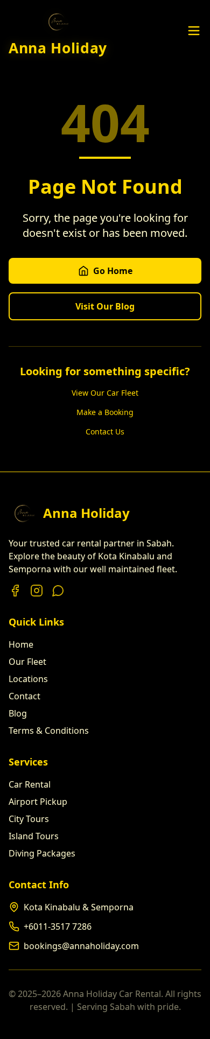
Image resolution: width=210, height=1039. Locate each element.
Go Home (112, 271)
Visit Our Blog (105, 306)
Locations (28, 679)
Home (21, 644)
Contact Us (105, 431)
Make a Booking (105, 412)
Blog (18, 713)
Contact (24, 696)
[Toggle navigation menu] (193, 30)
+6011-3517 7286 (58, 926)
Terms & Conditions (49, 730)
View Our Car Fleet (105, 393)
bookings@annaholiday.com (81, 946)
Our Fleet (27, 662)
